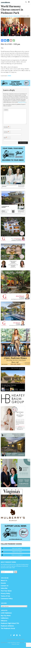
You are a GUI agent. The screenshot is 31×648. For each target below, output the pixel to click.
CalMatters (4, 618)
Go (15, 572)
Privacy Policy (5, 593)
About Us (4, 580)
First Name (6, 127)
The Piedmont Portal (8, 628)
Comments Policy (22, 102)
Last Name (6, 132)
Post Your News (6, 591)
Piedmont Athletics (7, 626)
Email (5, 137)
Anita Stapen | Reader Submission (10, 16)
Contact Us (4, 586)
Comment (6, 109)
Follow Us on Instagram (17, 555)
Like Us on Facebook (17, 548)
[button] (26, 2)
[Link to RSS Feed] (20, 634)
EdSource (4, 621)
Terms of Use (5, 596)
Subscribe (4, 588)
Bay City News (6, 615)
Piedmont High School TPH (10, 623)
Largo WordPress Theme (14, 642)
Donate (3, 583)
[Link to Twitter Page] (14, 634)
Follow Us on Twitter (17, 551)
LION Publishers (6, 613)
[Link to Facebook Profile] (11, 634)
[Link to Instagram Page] (17, 634)
